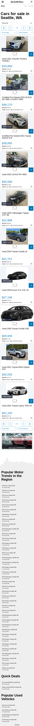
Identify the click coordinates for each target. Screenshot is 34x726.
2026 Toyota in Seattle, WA (9, 510)
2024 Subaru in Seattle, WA (9, 572)
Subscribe (30, 6)
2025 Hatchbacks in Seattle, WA (10, 620)
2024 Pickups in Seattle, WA (9, 592)
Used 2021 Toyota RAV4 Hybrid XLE (15, 368)
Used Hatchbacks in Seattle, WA (10, 715)
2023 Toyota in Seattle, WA (9, 539)
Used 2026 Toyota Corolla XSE (15, 329)
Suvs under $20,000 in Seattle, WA (11, 683)
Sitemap (17, 724)
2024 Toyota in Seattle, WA (9, 501)
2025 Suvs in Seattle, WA (8, 486)
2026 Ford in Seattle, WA (8, 668)
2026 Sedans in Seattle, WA (9, 601)
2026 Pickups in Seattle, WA (9, 649)
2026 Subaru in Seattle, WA (9, 659)
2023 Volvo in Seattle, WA (8, 587)
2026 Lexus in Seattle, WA (8, 611)
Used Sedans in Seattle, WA (9, 710)
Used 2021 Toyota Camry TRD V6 (17, 406)
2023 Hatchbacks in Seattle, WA (10, 563)
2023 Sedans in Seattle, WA (9, 568)
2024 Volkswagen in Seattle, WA (10, 577)
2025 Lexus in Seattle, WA (8, 553)
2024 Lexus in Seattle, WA (8, 534)
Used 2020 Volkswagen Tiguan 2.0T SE (15, 214)
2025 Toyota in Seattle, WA (9, 505)
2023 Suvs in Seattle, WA (8, 496)
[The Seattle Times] (17, 2)
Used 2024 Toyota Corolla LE (14, 252)
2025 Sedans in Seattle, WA (9, 544)
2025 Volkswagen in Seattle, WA (10, 529)
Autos (3, 6)
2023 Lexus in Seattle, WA (8, 524)
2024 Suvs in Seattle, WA (8, 491)
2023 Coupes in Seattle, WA (9, 664)
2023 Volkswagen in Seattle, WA (10, 558)
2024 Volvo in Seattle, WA (8, 606)
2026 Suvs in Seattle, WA (8, 520)
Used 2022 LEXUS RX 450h (14, 174)
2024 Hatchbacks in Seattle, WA (10, 616)
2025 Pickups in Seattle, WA (9, 640)
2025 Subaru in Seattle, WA (9, 548)
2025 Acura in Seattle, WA (9, 596)
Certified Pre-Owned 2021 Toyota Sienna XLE (16, 137)
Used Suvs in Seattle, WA (8, 706)
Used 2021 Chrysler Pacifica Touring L (14, 60)
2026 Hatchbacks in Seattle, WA (10, 625)
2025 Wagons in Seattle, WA (9, 644)
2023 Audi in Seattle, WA (8, 582)
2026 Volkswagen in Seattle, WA (10, 654)
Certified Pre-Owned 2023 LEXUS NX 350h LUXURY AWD (17, 98)
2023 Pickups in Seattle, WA (9, 635)
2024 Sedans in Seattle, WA (9, 515)
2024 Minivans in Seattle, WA (9, 630)
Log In (25, 6)
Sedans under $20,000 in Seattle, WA (11, 688)
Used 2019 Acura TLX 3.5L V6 (15, 290)
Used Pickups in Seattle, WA (9, 720)
